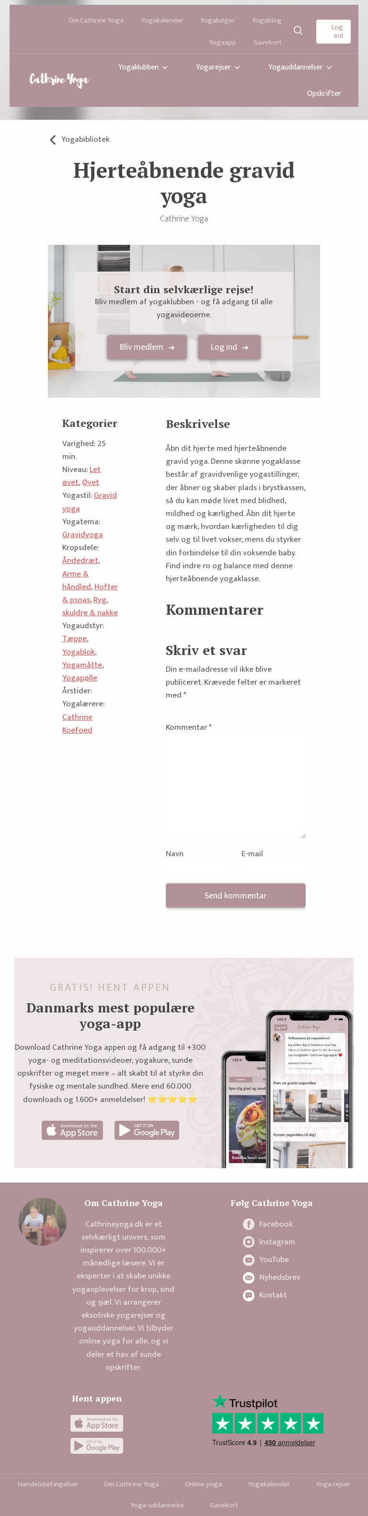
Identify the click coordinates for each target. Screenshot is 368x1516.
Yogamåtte (82, 665)
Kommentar (189, 727)
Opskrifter (324, 93)
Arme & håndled (76, 580)
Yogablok (78, 652)
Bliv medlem (141, 348)
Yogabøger (217, 20)
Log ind (337, 31)
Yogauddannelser (295, 67)
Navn (175, 854)
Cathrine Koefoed (77, 724)
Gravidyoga (82, 534)
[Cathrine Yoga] (60, 80)
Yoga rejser (333, 1484)
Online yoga (203, 1484)
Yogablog (267, 20)
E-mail (252, 854)
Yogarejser (213, 67)
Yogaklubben (138, 67)
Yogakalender (162, 20)
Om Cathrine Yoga (96, 20)
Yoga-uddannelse (157, 1505)
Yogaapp (222, 42)
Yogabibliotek (85, 139)
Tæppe (74, 638)
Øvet (90, 482)
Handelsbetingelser (48, 1484)
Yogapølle (79, 678)
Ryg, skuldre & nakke (90, 606)
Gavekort (267, 42)
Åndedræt (80, 560)
